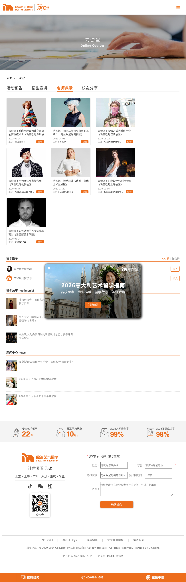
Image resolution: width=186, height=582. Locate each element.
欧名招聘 (92, 540)
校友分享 (90, 88)
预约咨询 (138, 540)
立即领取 (93, 305)
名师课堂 (65, 88)
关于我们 (47, 540)
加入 (175, 268)
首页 (10, 78)
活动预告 (15, 88)
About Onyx (69, 540)
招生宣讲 (40, 88)
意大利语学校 (115, 540)
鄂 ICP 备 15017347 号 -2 (77, 555)
